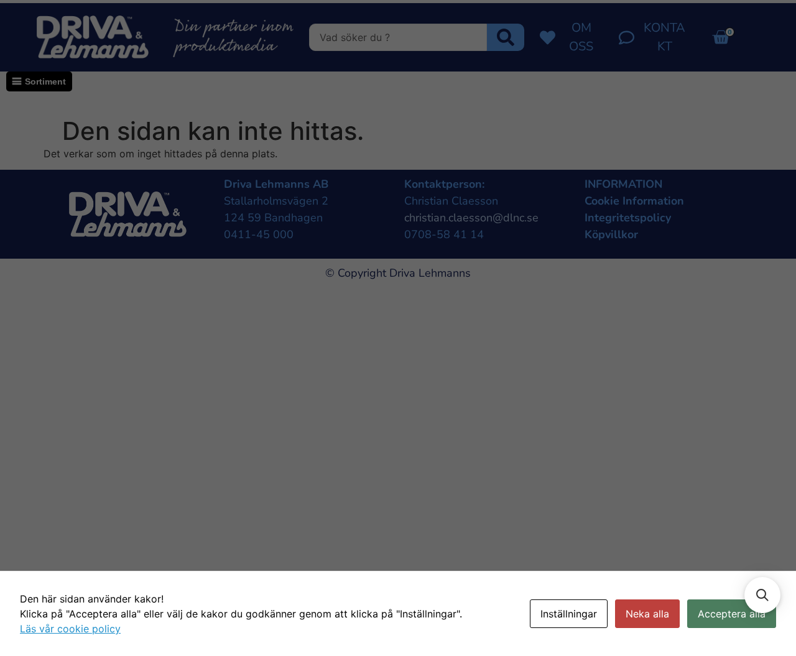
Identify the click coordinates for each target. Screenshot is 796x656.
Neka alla (647, 613)
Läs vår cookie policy (70, 628)
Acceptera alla (732, 613)
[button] (762, 595)
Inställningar (568, 613)
